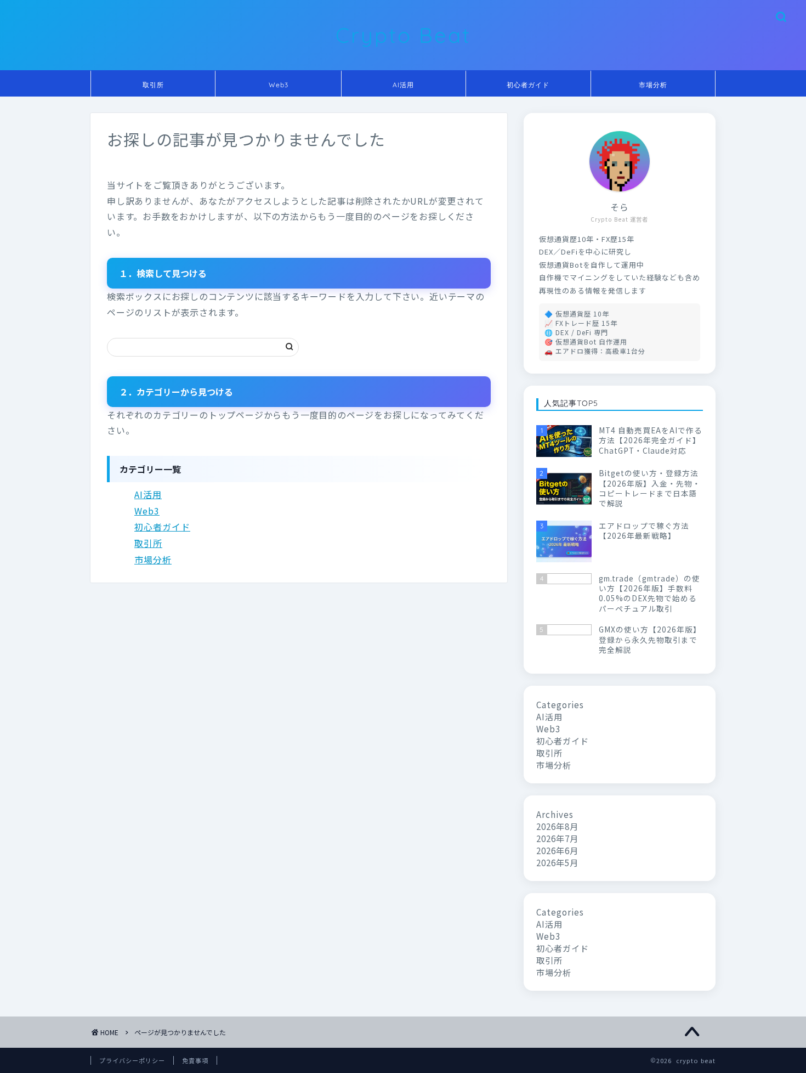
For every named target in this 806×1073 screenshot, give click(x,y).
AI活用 (403, 85)
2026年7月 (557, 838)
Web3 (278, 85)
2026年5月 (557, 862)
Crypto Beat (403, 35)
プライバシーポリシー (132, 1060)
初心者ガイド (528, 85)
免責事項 (195, 1060)
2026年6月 (557, 850)
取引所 (153, 85)
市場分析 (653, 85)
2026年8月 (557, 826)
